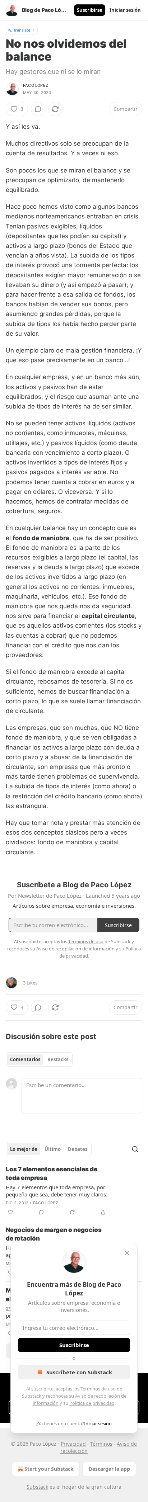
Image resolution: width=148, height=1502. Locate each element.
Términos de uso (98, 1388)
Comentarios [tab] (25, 1059)
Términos (101, 1443)
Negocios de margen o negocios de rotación (54, 1234)
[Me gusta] (10, 1212)
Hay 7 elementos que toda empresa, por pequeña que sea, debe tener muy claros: (56, 1191)
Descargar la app (109, 1468)
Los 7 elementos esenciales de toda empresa (51, 1173)
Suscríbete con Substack (79, 1372)
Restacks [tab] (57, 1059)
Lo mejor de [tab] (23, 1149)
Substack (37, 1486)
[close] (127, 1253)
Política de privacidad (92, 1403)
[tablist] (39, 1059)
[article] (74, 1191)
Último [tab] (53, 1149)
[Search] (135, 1149)
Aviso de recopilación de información (75, 948)
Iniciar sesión (125, 10)
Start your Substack (49, 1468)
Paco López (35, 85)
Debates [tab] (77, 1149)
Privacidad (73, 1443)
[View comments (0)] (38, 109)
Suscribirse (89, 10)
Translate (21, 30)
